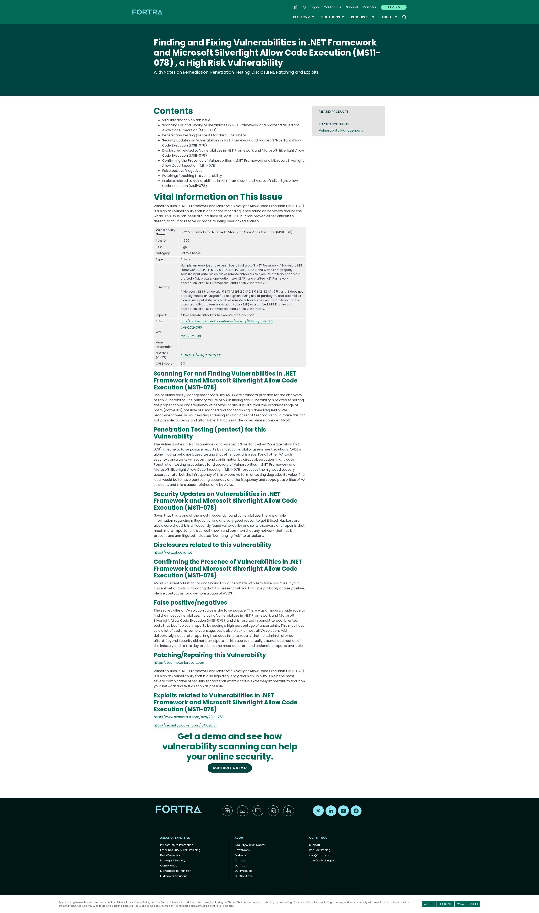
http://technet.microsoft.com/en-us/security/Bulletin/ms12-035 (227, 321)
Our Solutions (244, 876)
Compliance (168, 866)
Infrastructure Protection (176, 845)
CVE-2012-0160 (191, 328)
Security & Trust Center (250, 845)
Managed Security (172, 860)
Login (315, 7)
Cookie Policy (141, 902)
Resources (363, 17)
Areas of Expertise (175, 838)
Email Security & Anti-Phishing (180, 850)
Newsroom (242, 850)
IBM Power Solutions (173, 876)
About (389, 17)
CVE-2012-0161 (191, 336)
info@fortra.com (320, 855)
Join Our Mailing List (322, 860)
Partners (369, 7)
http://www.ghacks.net (173, 552)
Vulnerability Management (341, 130)
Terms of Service (170, 902)
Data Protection (170, 855)
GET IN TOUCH (319, 838)
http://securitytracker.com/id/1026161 (185, 725)
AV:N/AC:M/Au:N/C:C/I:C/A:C (201, 355)
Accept (428, 904)
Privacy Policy (125, 902)
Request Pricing (319, 850)
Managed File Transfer (175, 871)
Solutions (332, 17)
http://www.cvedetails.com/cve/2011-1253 (189, 716)
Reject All (445, 904)
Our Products (243, 871)
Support (352, 7)
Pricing (394, 7)
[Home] (148, 11)
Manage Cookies (467, 904)
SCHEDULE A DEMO (230, 767)
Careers (240, 860)
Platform (304, 17)
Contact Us (332, 7)
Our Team (241, 866)
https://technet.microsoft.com (179, 662)
